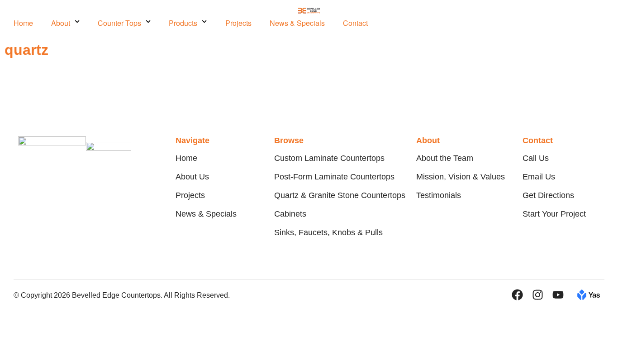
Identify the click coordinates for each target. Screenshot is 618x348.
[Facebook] (517, 295)
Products (183, 23)
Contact (355, 23)
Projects (238, 23)
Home (23, 23)
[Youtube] (558, 295)
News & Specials (297, 23)
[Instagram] (538, 295)
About (60, 23)
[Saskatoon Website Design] (588, 297)
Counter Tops (119, 23)
